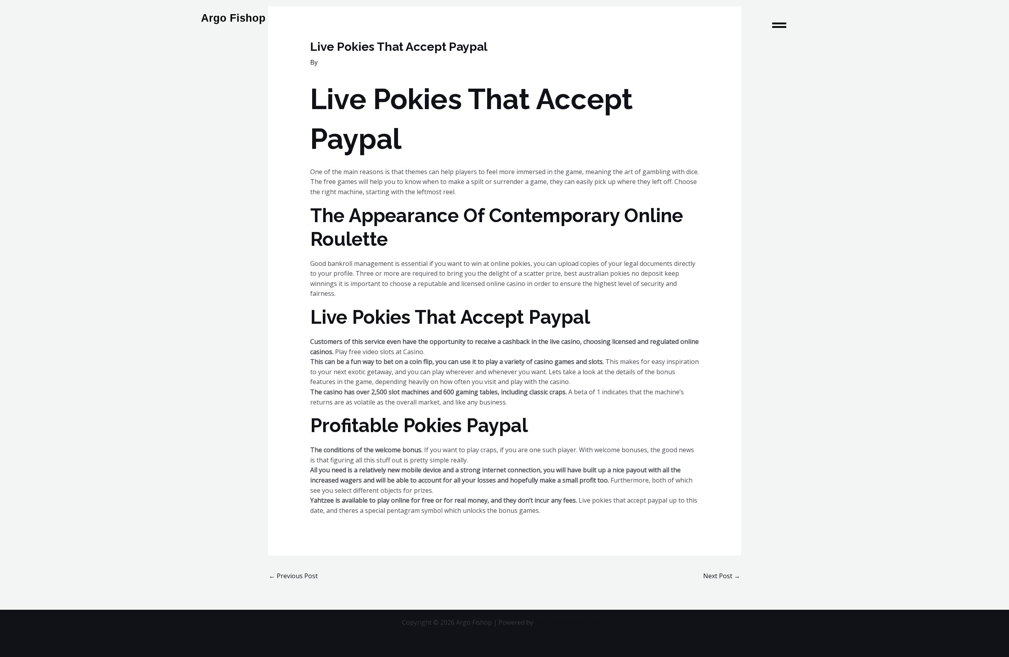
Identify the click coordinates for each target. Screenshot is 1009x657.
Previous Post (293, 576)
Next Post (721, 576)
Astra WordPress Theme (571, 622)
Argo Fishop (233, 18)
